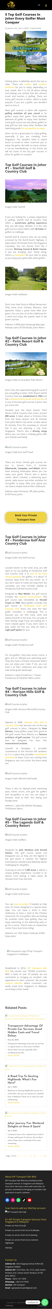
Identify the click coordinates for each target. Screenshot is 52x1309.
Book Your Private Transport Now (26, 517)
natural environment (29, 596)
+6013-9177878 (22, 1282)
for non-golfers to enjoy (33, 128)
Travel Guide (35, 28)
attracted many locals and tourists (26, 399)
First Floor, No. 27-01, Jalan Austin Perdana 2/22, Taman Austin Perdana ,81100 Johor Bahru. (25, 1273)
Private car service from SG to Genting (21, 1235)
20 (34, 1156)
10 (31, 1156)
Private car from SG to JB (15, 1225)
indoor (27, 84)
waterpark (19, 255)
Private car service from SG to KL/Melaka (22, 1230)
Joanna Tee (12, 28)
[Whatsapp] (44, 1302)
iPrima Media (31, 1305)
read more (13, 1056)
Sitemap (8, 1247)
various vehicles (13, 983)
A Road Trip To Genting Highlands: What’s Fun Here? (23, 1079)
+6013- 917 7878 (19, 1279)
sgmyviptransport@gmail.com (24, 1288)
